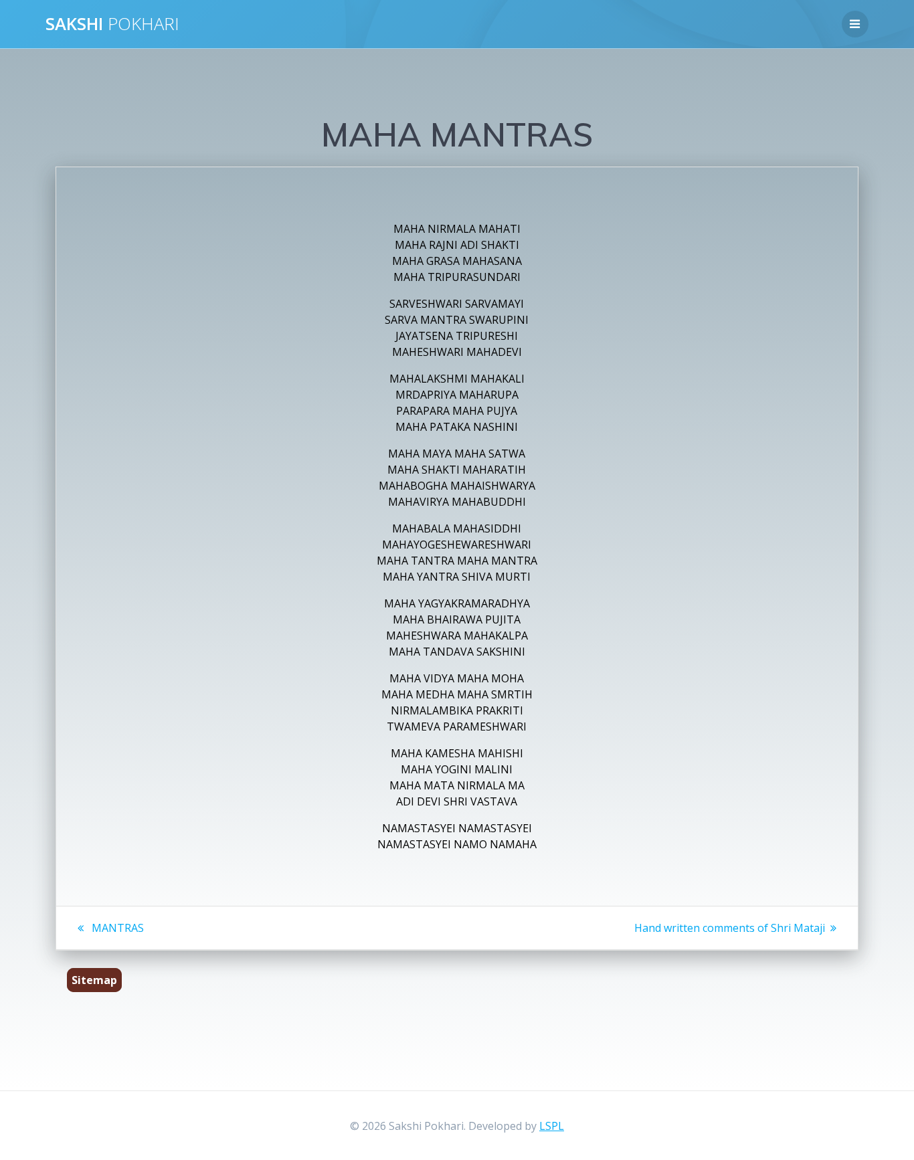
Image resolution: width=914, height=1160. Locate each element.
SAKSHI (112, 24)
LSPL (551, 1126)
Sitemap (94, 980)
